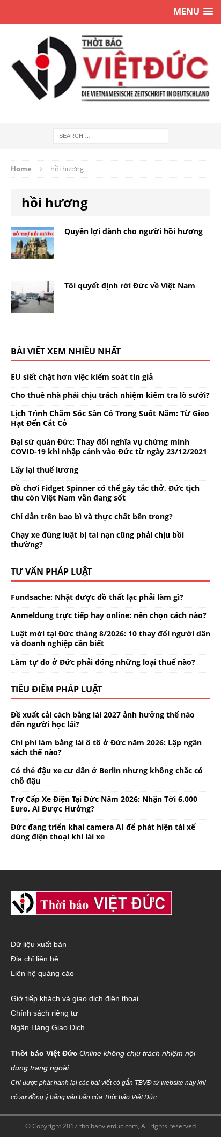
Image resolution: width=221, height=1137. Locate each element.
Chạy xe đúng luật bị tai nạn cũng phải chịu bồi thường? (97, 539)
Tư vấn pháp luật (51, 571)
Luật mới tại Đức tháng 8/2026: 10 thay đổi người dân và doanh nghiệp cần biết (110, 638)
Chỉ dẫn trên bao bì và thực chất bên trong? (92, 516)
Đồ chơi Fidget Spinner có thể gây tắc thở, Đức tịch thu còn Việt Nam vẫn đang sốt (105, 493)
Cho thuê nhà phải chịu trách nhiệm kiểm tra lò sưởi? (110, 395)
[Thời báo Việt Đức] (110, 68)
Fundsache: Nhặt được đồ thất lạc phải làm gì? (97, 597)
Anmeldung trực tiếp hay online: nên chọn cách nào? (109, 615)
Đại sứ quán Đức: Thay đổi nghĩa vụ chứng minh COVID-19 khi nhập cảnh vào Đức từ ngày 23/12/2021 (109, 447)
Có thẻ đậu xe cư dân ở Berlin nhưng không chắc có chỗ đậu (107, 775)
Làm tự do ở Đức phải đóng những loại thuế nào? (103, 662)
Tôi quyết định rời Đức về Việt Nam (129, 285)
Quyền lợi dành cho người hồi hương (133, 231)
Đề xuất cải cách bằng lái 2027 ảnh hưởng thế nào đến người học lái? (103, 719)
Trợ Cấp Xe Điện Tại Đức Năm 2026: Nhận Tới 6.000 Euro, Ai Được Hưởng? (104, 804)
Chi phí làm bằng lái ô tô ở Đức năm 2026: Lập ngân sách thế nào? (106, 747)
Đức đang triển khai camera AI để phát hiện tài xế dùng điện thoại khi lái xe (103, 832)
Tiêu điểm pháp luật (56, 689)
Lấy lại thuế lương (44, 470)
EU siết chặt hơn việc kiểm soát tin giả (82, 377)
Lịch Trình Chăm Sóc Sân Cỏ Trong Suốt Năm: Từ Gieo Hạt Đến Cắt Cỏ (110, 418)
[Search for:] (110, 135)
